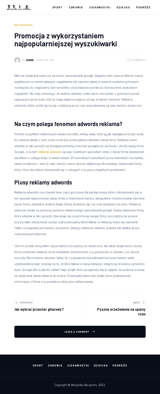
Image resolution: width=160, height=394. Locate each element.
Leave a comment (77, 331)
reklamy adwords (49, 152)
